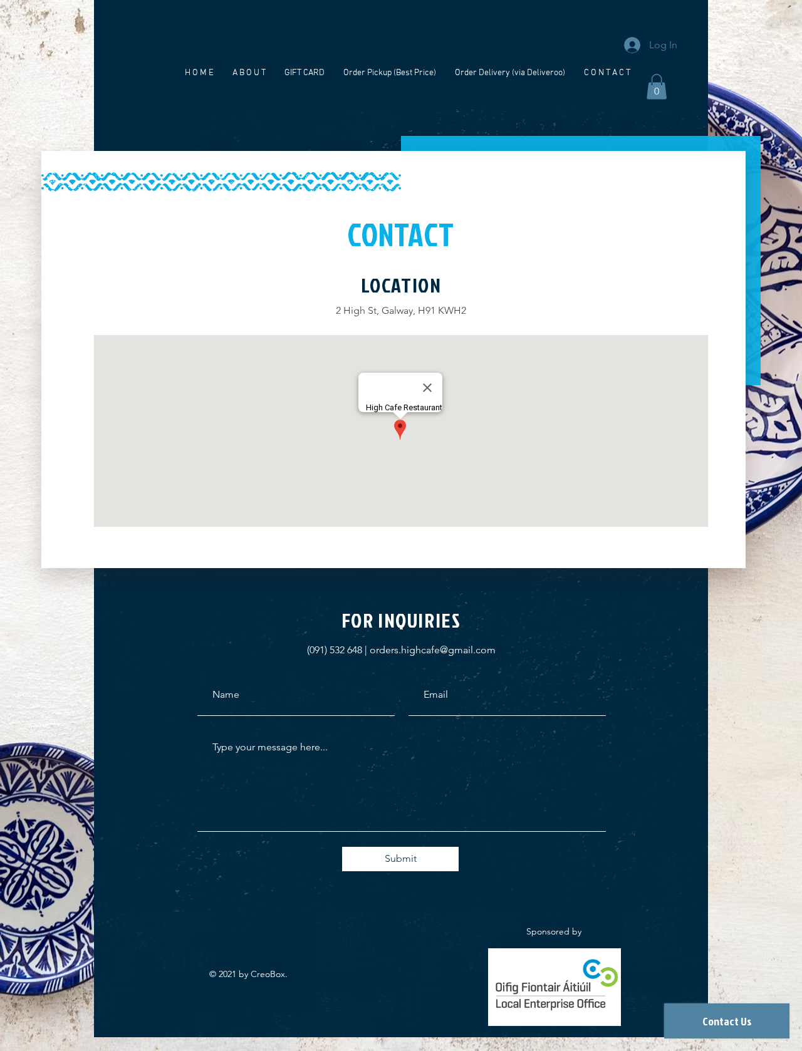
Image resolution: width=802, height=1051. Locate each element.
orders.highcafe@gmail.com (433, 650)
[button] (656, 87)
